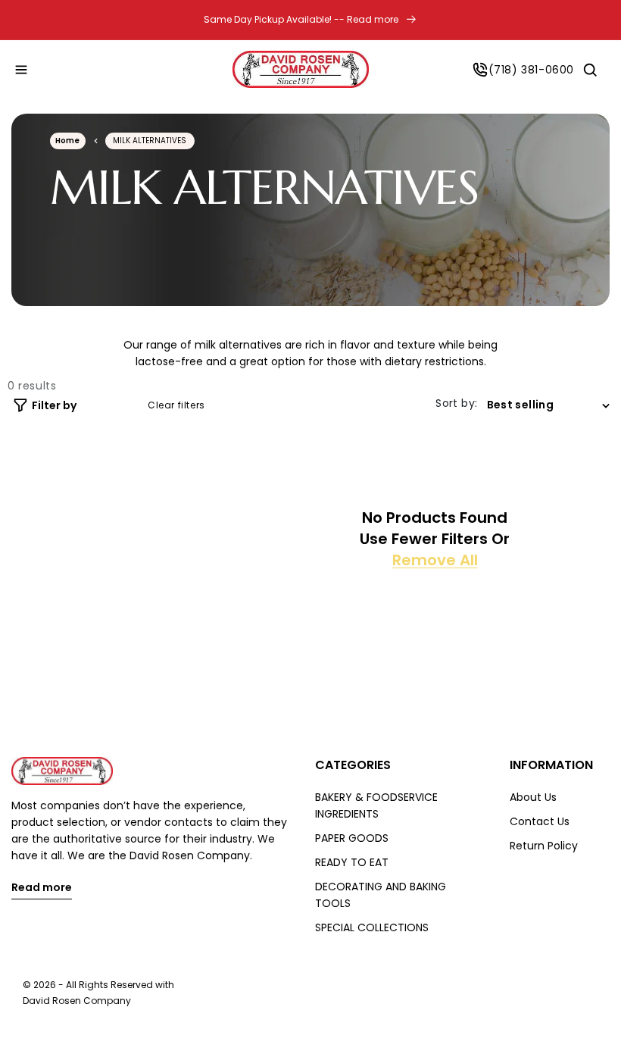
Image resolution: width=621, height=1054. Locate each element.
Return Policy (544, 845)
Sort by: (456, 403)
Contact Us (540, 821)
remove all (435, 560)
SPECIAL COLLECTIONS (372, 927)
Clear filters (176, 405)
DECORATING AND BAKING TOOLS (380, 895)
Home (67, 140)
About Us (533, 797)
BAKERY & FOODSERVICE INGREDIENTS (376, 805)
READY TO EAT (352, 862)
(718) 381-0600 (531, 69)
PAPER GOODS (352, 838)
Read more (41, 888)
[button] (21, 69)
